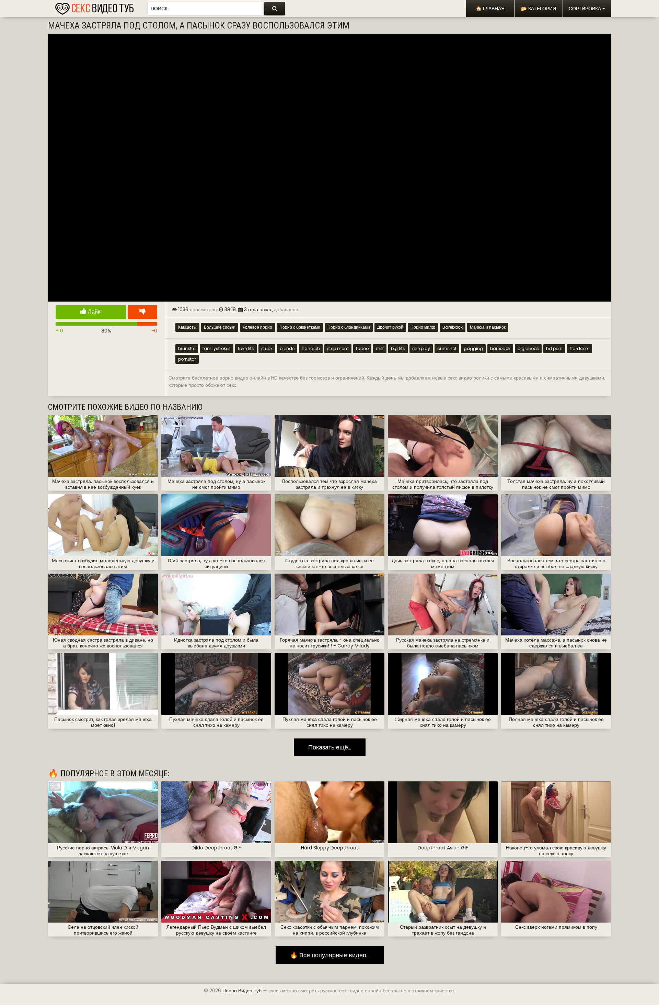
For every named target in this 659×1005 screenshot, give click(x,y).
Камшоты (187, 327)
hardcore (579, 348)
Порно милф (423, 327)
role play (421, 348)
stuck (267, 348)
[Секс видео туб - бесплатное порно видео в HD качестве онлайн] (94, 7)
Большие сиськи (219, 327)
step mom (338, 348)
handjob (311, 348)
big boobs (528, 348)
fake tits (246, 348)
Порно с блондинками (348, 327)
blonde (287, 348)
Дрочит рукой (390, 327)
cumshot (446, 348)
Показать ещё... (329, 747)
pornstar (187, 359)
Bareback (452, 327)
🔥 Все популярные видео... (329, 955)
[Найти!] (274, 8)
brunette (186, 348)
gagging (473, 348)
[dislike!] (142, 312)
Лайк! (94, 312)
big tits (398, 348)
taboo (362, 348)
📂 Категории (538, 8)
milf (380, 348)
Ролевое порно (257, 327)
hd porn (554, 348)
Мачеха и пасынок (488, 327)
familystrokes (217, 348)
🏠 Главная (490, 8)
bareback (500, 348)
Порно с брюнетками (299, 327)
